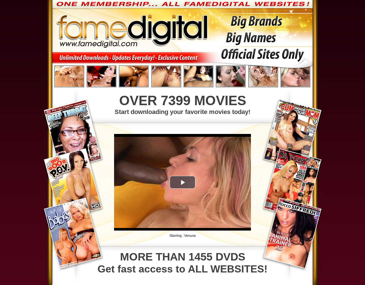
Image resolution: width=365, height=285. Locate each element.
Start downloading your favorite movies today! (182, 104)
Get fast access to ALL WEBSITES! (182, 263)
